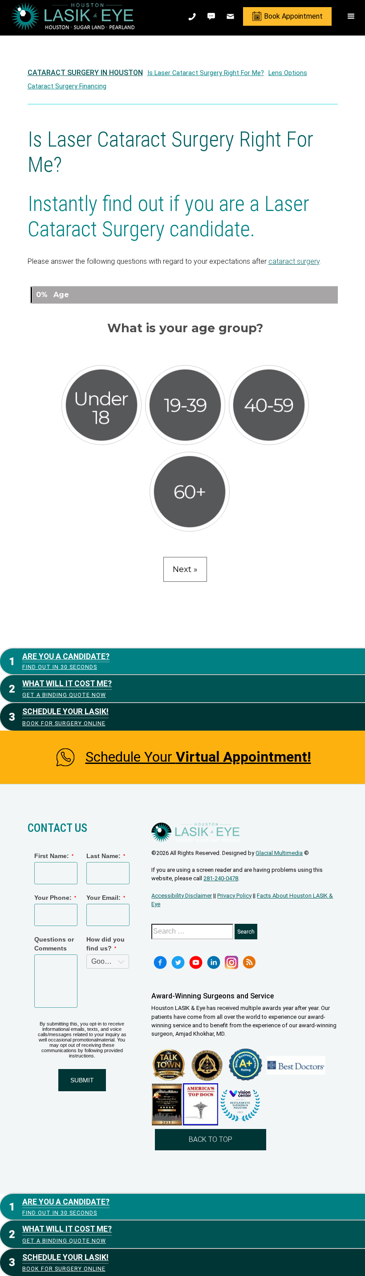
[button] (351, 16)
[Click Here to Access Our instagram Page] (231, 962)
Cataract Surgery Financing (67, 86)
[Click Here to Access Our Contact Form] (231, 16)
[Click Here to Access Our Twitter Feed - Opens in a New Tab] (178, 962)
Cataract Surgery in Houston (85, 72)
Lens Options (287, 73)
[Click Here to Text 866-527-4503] (212, 16)
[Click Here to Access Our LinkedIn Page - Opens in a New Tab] (213, 962)
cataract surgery (294, 261)
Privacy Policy (234, 895)
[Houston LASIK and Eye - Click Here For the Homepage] (73, 16)
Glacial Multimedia (279, 853)
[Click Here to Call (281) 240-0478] (193, 16)
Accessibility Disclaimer (181, 895)
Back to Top (210, 1139)
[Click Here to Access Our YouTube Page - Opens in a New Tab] (196, 962)
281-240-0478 (220, 878)
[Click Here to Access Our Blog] (249, 962)
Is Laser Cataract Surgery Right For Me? (205, 73)
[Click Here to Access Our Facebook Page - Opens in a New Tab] (160, 962)
